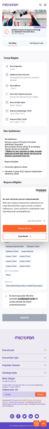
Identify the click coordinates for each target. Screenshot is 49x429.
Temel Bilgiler (11, 58)
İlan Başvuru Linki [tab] (36, 43)
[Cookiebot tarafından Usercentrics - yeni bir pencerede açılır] (35, 190)
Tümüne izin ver (24, 228)
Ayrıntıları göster (35, 221)
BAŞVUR (24, 317)
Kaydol (40, 394)
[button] (24, 350)
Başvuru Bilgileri (13, 182)
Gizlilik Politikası (27, 400)
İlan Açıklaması (12, 131)
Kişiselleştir (23, 236)
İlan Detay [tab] (12, 43)
